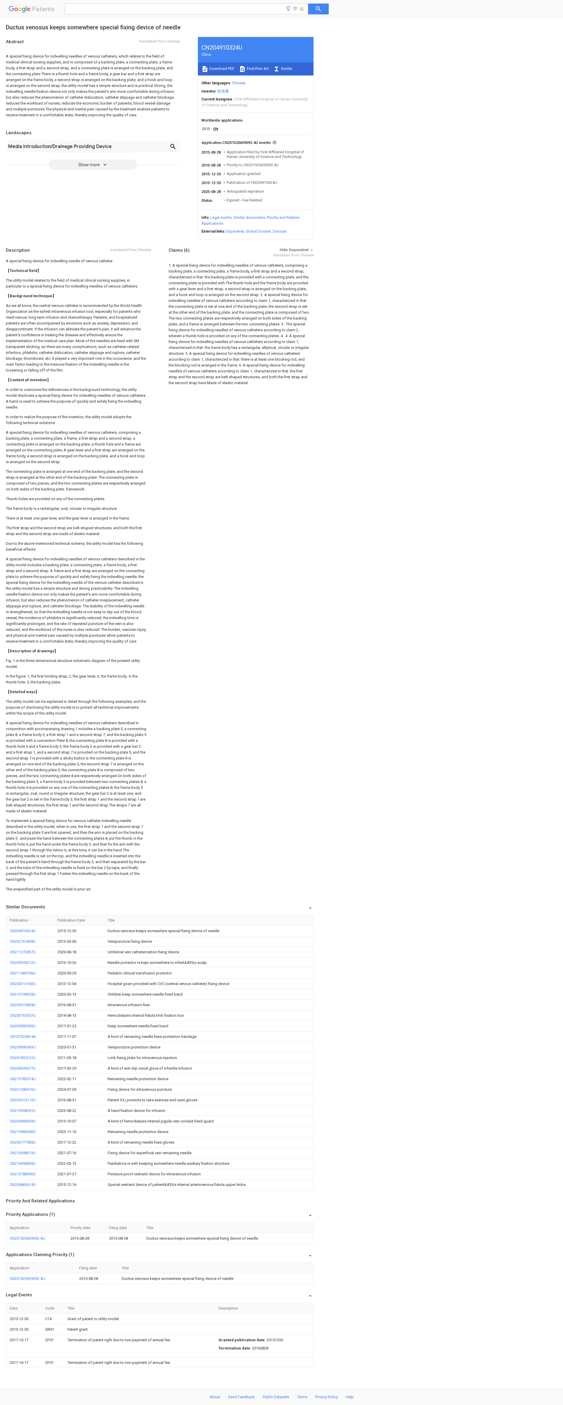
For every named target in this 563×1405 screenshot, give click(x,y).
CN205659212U (23, 962)
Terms (302, 1397)
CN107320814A (23, 1036)
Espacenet (235, 231)
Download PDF (221, 68)
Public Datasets (276, 1397)
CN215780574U (23, 1079)
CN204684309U (23, 1121)
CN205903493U (23, 1026)
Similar (286, 68)
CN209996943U (23, 1047)
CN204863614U (23, 1184)
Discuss (279, 231)
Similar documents (249, 217)
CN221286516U (23, 1089)
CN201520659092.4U (27, 1238)
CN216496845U (23, 1163)
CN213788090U (23, 1174)
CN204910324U (23, 931)
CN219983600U (23, 1132)
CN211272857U (23, 952)
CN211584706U (23, 973)
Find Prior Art (257, 68)
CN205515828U (23, 1005)
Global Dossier (258, 231)
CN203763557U (23, 1015)
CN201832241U (23, 1058)
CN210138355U (23, 994)
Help (350, 1397)
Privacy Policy (326, 1397)
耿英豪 (223, 91)
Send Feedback (241, 1397)
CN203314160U (23, 984)
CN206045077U (23, 1068)
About (215, 1397)
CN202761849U (23, 941)
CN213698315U (23, 1153)
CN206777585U (23, 1142)
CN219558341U (23, 1110)
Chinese (238, 83)
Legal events (221, 217)
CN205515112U (23, 1100)
